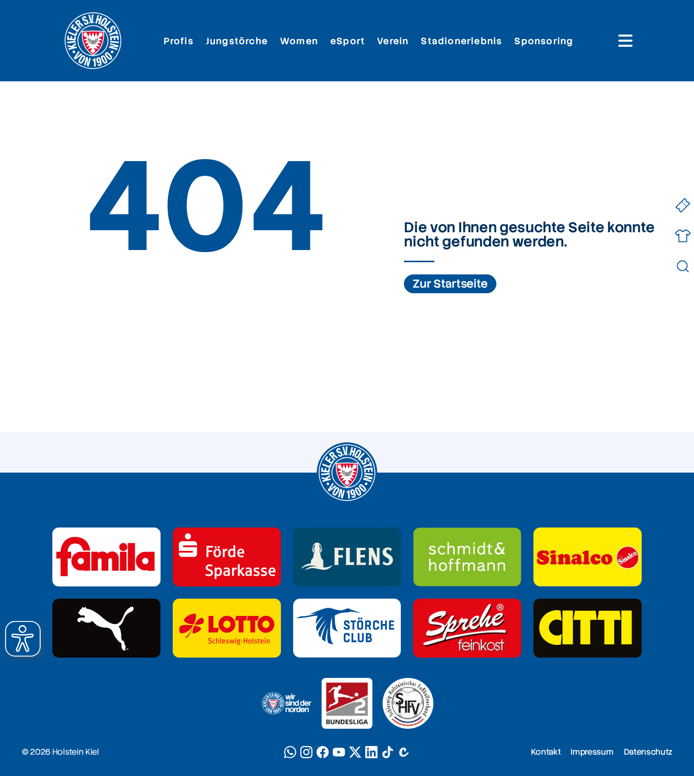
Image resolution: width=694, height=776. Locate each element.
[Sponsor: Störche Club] (347, 628)
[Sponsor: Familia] (106, 556)
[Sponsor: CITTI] (587, 628)
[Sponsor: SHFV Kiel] (408, 703)
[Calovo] (404, 752)
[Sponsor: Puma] (106, 628)
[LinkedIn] (371, 752)
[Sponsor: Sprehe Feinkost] (467, 628)
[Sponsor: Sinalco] (587, 556)
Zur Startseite (450, 283)
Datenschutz (648, 752)
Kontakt (546, 752)
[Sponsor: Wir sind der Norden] (286, 703)
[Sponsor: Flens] (347, 556)
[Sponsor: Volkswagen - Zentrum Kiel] (467, 556)
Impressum (592, 752)
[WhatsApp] (290, 752)
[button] (23, 639)
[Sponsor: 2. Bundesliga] (347, 703)
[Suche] (682, 266)
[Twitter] (355, 752)
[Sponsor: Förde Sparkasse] (227, 556)
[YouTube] (339, 752)
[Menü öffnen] (625, 40)
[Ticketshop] (682, 205)
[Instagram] (306, 752)
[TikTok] (388, 752)
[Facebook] (323, 752)
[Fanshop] (682, 236)
